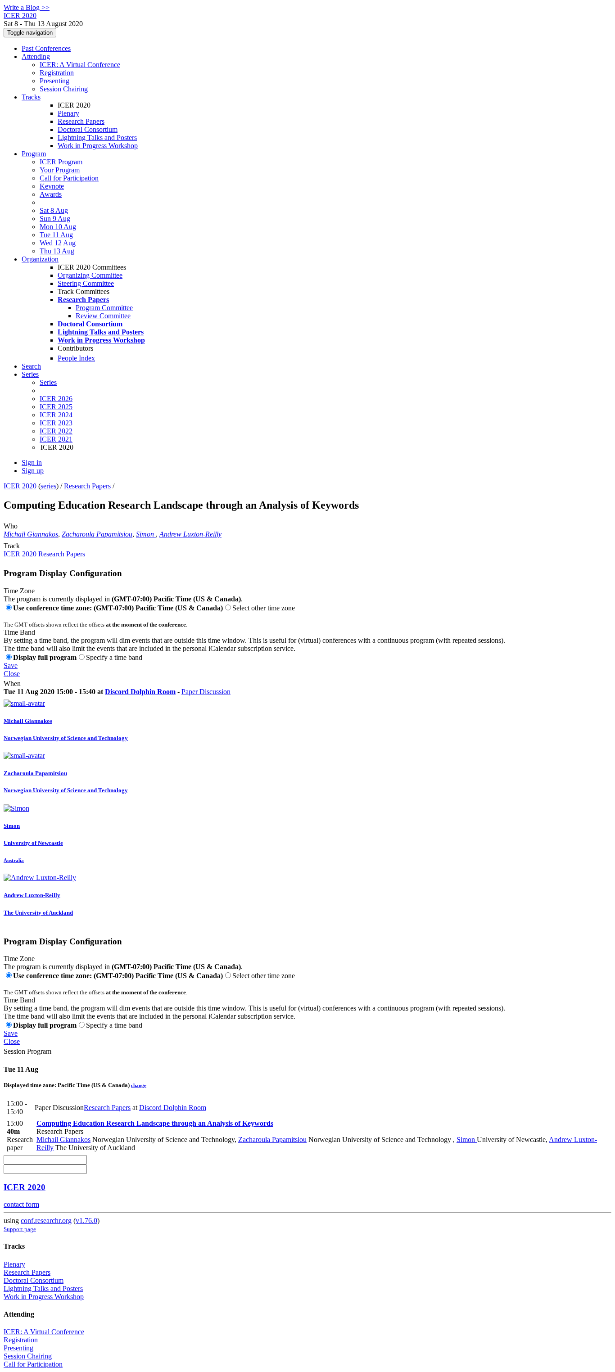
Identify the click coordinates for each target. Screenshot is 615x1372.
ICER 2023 (56, 423)
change (138, 1085)
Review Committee (103, 316)
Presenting (54, 81)
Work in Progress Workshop (98, 145)
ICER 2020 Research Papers (44, 554)
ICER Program (61, 162)
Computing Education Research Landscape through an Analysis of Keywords (154, 1123)
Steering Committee (86, 283)
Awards (51, 194)
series (48, 486)
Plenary (68, 113)
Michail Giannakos (31, 534)
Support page (20, 1229)
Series (48, 382)
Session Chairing (64, 89)
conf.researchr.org (46, 1220)
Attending (36, 56)
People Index (76, 358)
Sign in (32, 462)
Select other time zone (263, 608)
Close (12, 673)
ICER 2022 (56, 431)
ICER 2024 (56, 415)
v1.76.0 (86, 1220)
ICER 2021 (56, 439)
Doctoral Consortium (88, 129)
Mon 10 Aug (58, 226)
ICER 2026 (56, 398)
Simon (146, 534)
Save (11, 665)
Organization (40, 259)
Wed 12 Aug (58, 243)
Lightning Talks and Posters (97, 137)
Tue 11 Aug (56, 235)
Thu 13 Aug (57, 251)
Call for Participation (69, 178)
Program (34, 154)
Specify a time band (114, 657)
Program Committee (104, 307)
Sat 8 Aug (54, 210)
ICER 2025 (56, 407)
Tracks (31, 97)
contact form (21, 1204)
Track (12, 546)
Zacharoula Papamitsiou (97, 534)
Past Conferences (46, 48)
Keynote (52, 186)
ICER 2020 (20, 486)
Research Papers (81, 121)
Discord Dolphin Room (140, 691)
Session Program (27, 1051)
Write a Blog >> (27, 7)
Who (11, 526)
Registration (57, 73)
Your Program (60, 170)
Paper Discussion (206, 691)
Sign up (33, 470)
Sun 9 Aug (55, 218)
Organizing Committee (90, 275)
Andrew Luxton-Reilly (190, 534)
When (12, 683)
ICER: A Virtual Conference (80, 64)
